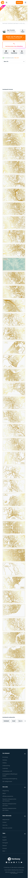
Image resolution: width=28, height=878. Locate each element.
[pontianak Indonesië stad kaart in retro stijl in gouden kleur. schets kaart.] (13, 305)
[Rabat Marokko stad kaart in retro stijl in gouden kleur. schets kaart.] (13, 346)
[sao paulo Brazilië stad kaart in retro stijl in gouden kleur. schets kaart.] (13, 554)
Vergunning (5, 790)
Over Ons (4, 824)
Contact (4, 821)
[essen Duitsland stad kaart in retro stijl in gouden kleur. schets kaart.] (13, 125)
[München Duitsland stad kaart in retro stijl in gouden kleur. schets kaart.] (13, 166)
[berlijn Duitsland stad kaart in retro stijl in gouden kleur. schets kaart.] (13, 138)
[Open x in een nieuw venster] (18, 861)
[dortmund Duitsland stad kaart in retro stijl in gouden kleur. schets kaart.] (13, 152)
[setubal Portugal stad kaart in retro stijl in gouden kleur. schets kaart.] (13, 513)
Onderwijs (5, 767)
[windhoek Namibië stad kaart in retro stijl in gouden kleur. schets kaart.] (13, 416)
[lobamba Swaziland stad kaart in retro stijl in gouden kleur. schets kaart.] (13, 568)
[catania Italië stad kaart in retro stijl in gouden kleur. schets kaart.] (13, 693)
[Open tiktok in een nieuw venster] (16, 861)
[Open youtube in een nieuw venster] (21, 861)
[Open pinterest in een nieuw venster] (13, 861)
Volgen (22, 31)
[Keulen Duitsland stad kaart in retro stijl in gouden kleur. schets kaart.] (13, 194)
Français (4, 847)
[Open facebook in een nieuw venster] (6, 861)
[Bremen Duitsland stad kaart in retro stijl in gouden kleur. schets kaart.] (13, 291)
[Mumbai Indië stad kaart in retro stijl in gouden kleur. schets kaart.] (13, 457)
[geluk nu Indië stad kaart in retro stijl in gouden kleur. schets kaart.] (13, 429)
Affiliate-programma (7, 795)
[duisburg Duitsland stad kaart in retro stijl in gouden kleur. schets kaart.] (13, 235)
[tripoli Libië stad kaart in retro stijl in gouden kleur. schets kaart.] (13, 651)
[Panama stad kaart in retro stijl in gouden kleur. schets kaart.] (13, 582)
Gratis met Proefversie (14, 37)
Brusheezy (5, 756)
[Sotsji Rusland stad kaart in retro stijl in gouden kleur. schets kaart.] (13, 623)
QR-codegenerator (7, 780)
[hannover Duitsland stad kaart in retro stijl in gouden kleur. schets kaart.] (13, 97)
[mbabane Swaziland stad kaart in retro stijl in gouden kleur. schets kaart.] (13, 485)
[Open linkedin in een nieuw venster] (11, 861)
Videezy (4, 762)
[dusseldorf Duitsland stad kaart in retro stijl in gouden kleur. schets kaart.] (13, 222)
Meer (3, 850)
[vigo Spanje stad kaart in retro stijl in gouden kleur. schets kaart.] (13, 499)
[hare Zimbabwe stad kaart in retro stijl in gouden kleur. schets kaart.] (13, 540)
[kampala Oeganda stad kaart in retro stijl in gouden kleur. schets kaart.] (13, 665)
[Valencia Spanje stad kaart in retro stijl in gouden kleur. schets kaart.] (13, 596)
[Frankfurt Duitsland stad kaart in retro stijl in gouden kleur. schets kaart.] (13, 249)
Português (5, 842)
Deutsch (4, 845)
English (4, 836)
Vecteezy (4, 759)
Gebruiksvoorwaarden (10, 871)
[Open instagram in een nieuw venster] (8, 861)
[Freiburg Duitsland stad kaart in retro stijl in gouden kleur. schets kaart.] (13, 180)
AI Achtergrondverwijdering (9, 778)
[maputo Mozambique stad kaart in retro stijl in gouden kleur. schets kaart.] (13, 360)
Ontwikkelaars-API (7, 770)
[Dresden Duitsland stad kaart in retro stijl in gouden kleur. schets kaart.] (13, 111)
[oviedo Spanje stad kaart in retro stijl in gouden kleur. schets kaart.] (13, 402)
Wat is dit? (16, 57)
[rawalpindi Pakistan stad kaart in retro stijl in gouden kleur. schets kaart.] (13, 319)
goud (13, 720)
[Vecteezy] (2, 2)
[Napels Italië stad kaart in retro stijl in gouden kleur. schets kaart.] (13, 388)
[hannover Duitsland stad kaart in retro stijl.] (13, 263)
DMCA (4, 793)
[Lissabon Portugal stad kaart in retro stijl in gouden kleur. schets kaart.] (13, 610)
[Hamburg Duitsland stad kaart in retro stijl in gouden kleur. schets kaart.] (13, 208)
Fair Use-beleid (13, 872)
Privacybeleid (19, 871)
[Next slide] (21, 720)
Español (4, 839)
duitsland (6, 720)
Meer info (6, 61)
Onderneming (6, 765)
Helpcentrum (5, 819)
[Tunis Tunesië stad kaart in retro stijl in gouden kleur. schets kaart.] (13, 471)
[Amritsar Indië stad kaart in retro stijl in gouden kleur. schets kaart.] (13, 707)
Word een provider (7, 827)
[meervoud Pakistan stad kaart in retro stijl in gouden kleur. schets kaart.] (13, 332)
